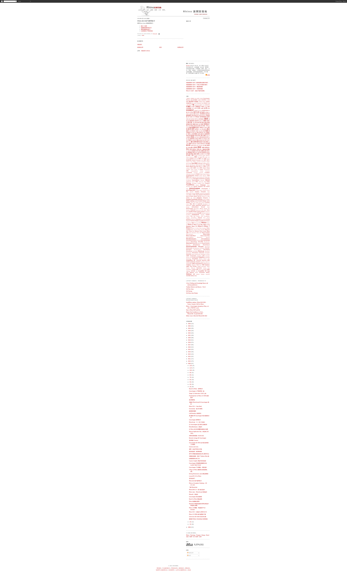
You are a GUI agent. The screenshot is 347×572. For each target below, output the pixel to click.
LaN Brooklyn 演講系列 (195, 413)
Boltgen (204, 164)
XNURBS (188, 275)
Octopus (203, 211)
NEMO (205, 210)
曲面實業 (188, 115)
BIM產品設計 (200, 163)
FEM (205, 181)
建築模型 (192, 120)
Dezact (197, 175)
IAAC (190, 194)
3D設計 (203, 101)
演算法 (190, 140)
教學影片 (197, 129)
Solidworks (193, 261)
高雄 (188, 127)
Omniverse (207, 211)
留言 (189, 555)
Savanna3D (193, 255)
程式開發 (194, 134)
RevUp (196, 222)
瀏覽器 (208, 152)
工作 (203, 104)
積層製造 (194, 150)
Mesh (208, 207)
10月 (190, 370)
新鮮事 (189, 137)
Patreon (187, 216)
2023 (189, 330)
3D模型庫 (188, 103)
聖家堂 (197, 137)
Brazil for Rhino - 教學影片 (196, 388)
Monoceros (198, 210)
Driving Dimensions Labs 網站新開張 (198, 473)
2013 (189, 354)
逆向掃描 (198, 125)
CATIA (197, 168)
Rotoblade (203, 254)
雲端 (196, 135)
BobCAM (200, 164)
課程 (199, 147)
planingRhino (194, 217)
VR (205, 271)
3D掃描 (200, 101)
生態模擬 (191, 112)
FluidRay (199, 183)
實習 (187, 140)
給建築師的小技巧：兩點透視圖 (194, 86)
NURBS (191, 211)
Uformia (204, 268)
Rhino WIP (199, 232)
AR (205, 158)
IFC (194, 194)
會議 (192, 137)
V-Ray (208, 269)
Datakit (197, 174)
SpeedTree (202, 261)
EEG (209, 177)
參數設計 (202, 127)
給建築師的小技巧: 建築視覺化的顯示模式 (197, 82)
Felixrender (201, 181)
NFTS (187, 211)
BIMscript (205, 163)
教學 (143, 35)
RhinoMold (202, 248)
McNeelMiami (195, 207)
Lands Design (202, 201)
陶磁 (193, 132)
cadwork (188, 168)
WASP (196, 272)
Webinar (189, 274)
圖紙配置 (205, 138)
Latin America (181, 570)
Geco (208, 185)
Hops (208, 191)
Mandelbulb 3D (206, 204)
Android (191, 158)
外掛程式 (190, 110)
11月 (190, 368)
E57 (204, 177)
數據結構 (199, 143)
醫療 (190, 153)
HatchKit (191, 191)
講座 (196, 152)
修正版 (199, 122)
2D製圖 (195, 100)
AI (203, 157)
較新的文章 (140, 47)
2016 (189, 347)
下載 (192, 105)
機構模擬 (205, 149)
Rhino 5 (190, 224)
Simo (209, 258)
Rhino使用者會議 (205, 240)
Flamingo (188, 183)
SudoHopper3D (199, 263)
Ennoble (191, 178)
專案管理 (206, 127)
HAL (187, 191)
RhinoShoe (207, 251)
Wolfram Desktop (200, 274)
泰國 (200, 124)
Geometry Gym (189, 186)
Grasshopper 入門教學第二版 (196, 391)
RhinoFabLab (206, 244)
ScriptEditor (199, 255)
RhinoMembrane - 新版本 (195, 427)
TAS (200, 264)
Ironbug (203, 196)
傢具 (195, 132)
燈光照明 (189, 150)
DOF (190, 177)
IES (192, 194)
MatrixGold (198, 205)
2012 (189, 356)
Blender (187, 164)
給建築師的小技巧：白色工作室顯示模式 (196, 84)
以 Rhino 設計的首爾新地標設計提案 (198, 429)
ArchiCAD (188, 160)
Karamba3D (194, 199)
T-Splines (188, 265)
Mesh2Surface (189, 208)
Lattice (191, 202)
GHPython (200, 186)
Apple (202, 158)
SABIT (187, 255)
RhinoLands (189, 248)
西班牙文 (204, 115)
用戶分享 (196, 112)
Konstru (204, 199)
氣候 (197, 124)
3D (207, 100)
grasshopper (194, 188)
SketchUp (204, 260)
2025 (189, 326)
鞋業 (203, 147)
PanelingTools (195, 214)
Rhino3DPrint (189, 240)
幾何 (205, 132)
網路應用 (201, 140)
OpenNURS (194, 213)
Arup (191, 161)
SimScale (198, 260)
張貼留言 (139, 44)
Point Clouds (206, 217)
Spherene (207, 261)
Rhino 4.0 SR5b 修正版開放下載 (197, 514)
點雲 (201, 152)
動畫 (190, 127)
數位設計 (200, 142)
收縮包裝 (207, 113)
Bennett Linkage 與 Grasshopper (197, 438)
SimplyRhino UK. (191, 260)
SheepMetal (195, 258)
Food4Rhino (190, 185)
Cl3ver (192, 169)
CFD (201, 168)
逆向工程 (193, 125)
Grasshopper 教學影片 (195, 419)
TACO (197, 264)
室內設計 (201, 119)
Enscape (195, 178)
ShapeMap (207, 257)
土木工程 (197, 104)
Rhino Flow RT (194, 229)
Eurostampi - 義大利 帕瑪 (195, 408)
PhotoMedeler (207, 216)
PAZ (191, 216)
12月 (190, 365)
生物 (188, 112)
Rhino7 (195, 240)
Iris (200, 196)
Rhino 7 (207, 226)
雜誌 (192, 154)
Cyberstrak (188, 174)
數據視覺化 (194, 143)
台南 (202, 108)
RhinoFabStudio (191, 246)
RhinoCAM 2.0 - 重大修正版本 (197, 489)
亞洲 (200, 536)
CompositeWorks (194, 171)
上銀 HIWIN (188, 104)
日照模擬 (188, 108)
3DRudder (199, 103)
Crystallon (207, 172)
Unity (209, 268)
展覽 (208, 122)
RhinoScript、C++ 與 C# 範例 (197, 422)
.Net (192, 100)
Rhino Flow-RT (201, 229)
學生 (187, 149)
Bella (190, 163)
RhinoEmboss (196, 244)
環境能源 (190, 152)
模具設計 (203, 143)
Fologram (207, 183)
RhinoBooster (207, 241)
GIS (204, 186)
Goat (187, 188)
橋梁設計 (194, 149)
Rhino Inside (203, 231)
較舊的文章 (180, 47)
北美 (187, 536)
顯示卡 (203, 153)
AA (206, 153)
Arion (202, 160)
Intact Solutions (199, 194)
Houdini (193, 193)
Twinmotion (199, 268)
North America (161, 570)
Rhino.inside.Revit (191, 235)
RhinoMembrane (196, 248)
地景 (194, 113)
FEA (197, 181)
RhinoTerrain (188, 252)
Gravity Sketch (199, 190)
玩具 (196, 119)
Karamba (188, 199)
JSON (194, 197)
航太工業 (188, 125)
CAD (204, 166)
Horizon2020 (188, 193)
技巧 (189, 116)
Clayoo (201, 169)
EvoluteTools (201, 178)
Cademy (208, 166)
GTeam (208, 190)
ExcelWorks (188, 180)
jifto (191, 197)
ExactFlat (207, 178)
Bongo (208, 165)
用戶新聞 (202, 112)
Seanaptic (207, 255)
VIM (196, 271)
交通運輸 (206, 112)
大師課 (200, 104)
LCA (194, 202)
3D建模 (196, 101)
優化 (200, 150)
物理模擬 (192, 119)
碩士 (195, 140)
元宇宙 (205, 106)
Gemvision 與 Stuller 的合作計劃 (197, 516)
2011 (189, 358)
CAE (191, 168)
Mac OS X (193, 204)
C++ (202, 166)
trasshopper (203, 266)
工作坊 (206, 104)
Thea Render (193, 266)
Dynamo (201, 177)
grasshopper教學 (191, 190)
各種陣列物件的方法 (146, 27)
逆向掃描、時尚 (204, 125)
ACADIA (196, 155)
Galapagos (203, 185)
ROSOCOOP (197, 254)
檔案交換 (203, 151)
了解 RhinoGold (193, 487)
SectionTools (195, 257)
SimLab (205, 258)
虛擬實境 (207, 134)
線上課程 (197, 98)
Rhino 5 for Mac (198, 224)
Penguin (198, 216)
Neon (208, 210)
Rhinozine (201, 252)
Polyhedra (198, 219)
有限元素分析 (194, 115)
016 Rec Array (190, 289)
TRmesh (188, 268)
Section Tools (189, 257)
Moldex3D (193, 210)
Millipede (201, 208)
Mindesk (205, 208)
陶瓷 (191, 132)
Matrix (193, 205)
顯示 (200, 153)
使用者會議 (203, 116)
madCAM (199, 204)
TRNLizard (193, 268)
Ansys (195, 158)
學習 (190, 149)
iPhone (208, 194)
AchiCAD (200, 155)
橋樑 (198, 149)
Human (197, 193)
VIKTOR (193, 271)
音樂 (193, 122)
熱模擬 (192, 145)
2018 (189, 342)
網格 (198, 140)
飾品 (202, 138)
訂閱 (208, 75)
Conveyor (196, 172)
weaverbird (202, 272)
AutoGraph (203, 161)
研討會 (190, 122)
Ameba (187, 158)
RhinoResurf (189, 251)
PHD (202, 216)
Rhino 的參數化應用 (194, 501)
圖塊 (209, 138)
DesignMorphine (190, 175)
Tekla (187, 266)
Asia (189, 570)
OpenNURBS (189, 213)
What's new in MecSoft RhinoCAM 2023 (196, 316)
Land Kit (197, 200)
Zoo (196, 275)
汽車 (194, 116)
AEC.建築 (200, 157)
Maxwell (204, 205)
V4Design (188, 271)
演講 (193, 140)
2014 (189, 351)
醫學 (187, 153)
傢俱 (198, 132)
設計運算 (201, 130)
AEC (195, 157)
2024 (189, 328)
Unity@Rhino (189, 269)
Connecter (207, 171)
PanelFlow (188, 214)
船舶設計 (193, 130)
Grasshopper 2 (206, 188)
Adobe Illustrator (206, 155)
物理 (189, 119)
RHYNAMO (207, 252)
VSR (187, 272)
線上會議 (188, 147)
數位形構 (194, 142)
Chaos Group (206, 168)
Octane (199, 211)
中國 (202, 106)
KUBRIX (208, 199)
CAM (194, 168)
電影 (200, 138)
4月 (190, 384)
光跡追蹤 (191, 113)
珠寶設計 (193, 98)
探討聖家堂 (192, 400)
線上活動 (203, 145)
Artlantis (187, 161)
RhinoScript (201, 251)
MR (202, 210)
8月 (190, 375)
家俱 (205, 122)
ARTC (208, 160)
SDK (203, 255)
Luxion (187, 204)
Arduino (194, 160)
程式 (191, 134)
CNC (187, 171)
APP (199, 158)
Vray (208, 271)
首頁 (160, 47)
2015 (189, 349)
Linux (200, 202)
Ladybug (192, 201)
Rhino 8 (188, 228)
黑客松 (199, 135)
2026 (189, 323)
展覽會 (188, 124)
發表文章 (190, 552)
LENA (197, 202)
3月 (190, 386)
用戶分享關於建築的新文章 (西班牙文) (199, 454)
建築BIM (197, 120)
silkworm (200, 258)
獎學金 (195, 145)
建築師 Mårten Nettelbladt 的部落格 (198, 519)
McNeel (188, 65)
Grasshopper (206, 98)
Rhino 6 (188, 100)
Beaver (187, 163)
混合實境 (204, 129)
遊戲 (188, 138)
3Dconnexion (194, 103)
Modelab (188, 210)
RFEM (199, 222)
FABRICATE (188, 181)
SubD (193, 263)
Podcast (200, 217)
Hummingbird (207, 193)
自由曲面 (200, 115)
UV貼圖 (204, 269)
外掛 (208, 108)
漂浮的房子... (192, 478)
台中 (195, 108)
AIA (209, 157)
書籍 (194, 124)
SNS (208, 260)
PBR (194, 216)
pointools (188, 219)
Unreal (193, 269)
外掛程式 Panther (198, 110)
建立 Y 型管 (144, 26)
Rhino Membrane (193, 232)
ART (205, 160)
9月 (190, 372)
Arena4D (198, 160)
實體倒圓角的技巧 (145, 29)
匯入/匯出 (203, 135)
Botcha (188, 166)
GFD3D (195, 186)
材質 (191, 116)
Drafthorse (194, 177)
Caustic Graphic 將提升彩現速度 (197, 461)
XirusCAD (208, 274)
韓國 (198, 152)
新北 (207, 135)
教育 (189, 129)
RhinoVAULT (195, 252)
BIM (196, 163)
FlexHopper (194, 183)
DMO (187, 177)
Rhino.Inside (206, 234)
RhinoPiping (207, 249)
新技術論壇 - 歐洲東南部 (195, 451)
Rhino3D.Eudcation (191, 238)
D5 (195, 174)
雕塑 (197, 150)
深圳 (201, 129)
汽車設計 (197, 116)
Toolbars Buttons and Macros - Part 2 (196, 287)
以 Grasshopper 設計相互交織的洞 (198, 424)
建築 (206, 119)
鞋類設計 (207, 147)
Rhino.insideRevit (189, 237)
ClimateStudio (207, 169)
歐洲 (191, 536)
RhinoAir (188, 241)
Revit (193, 223)
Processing (203, 219)
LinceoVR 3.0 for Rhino (195, 476)
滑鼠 (195, 137)
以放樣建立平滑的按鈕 (147, 31)
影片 (206, 140)
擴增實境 (204, 152)
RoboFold (188, 254)
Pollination (193, 219)
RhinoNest (188, 249)
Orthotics (203, 213)
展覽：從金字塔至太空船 (195, 449)
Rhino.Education (189, 234)
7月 (190, 377)
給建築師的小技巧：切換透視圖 (194, 88)
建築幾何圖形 (192, 411)
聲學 (194, 152)
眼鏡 (190, 130)
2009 (189, 363)
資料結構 (201, 137)
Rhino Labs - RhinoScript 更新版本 (198, 492)
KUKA (187, 201)
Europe (171, 570)
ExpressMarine (195, 180)
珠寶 (202, 124)
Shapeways (188, 258)
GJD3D (201, 98)
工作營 (192, 106)
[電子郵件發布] (158, 33)
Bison (208, 163)
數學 (190, 143)
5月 (190, 382)
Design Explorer (206, 174)
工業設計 (188, 98)
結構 (199, 134)
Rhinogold (200, 246)
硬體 (189, 134)
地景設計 (198, 113)
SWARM (205, 263)
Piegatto (188, 217)
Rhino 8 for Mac (195, 228)
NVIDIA (195, 211)
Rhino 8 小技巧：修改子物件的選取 (195, 90)
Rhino (203, 223)
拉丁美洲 (195, 536)
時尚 (191, 124)
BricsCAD (196, 166)
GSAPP (204, 190)
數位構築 (206, 142)
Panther (208, 214)
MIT (209, 208)
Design (201, 174)
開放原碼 (188, 135)
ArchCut (208, 158)
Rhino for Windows (194, 231)
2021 (189, 335)
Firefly (208, 181)
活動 (204, 120)
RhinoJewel (207, 246)
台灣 (205, 108)
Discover (204, 175)
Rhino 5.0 (194, 226)
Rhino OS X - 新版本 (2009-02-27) (198, 512)
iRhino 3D (196, 196)
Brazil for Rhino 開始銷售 (195, 499)
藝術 (195, 154)
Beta (193, 163)
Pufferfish (192, 220)
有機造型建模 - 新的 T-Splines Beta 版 (199, 456)
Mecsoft (203, 207)
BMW (197, 164)
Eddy (206, 177)
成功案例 (202, 114)
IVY (206, 196)
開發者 (192, 135)
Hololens (197, 191)
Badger (208, 161)
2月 (190, 522)
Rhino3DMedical (205, 238)
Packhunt (208, 213)
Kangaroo (199, 198)
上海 (209, 103)
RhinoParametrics (197, 249)
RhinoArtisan (194, 241)
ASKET (194, 161)
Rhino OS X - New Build (195, 406)
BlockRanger (192, 164)
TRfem (208, 266)
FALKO (193, 181)
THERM (199, 266)
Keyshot (200, 199)
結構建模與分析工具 (194, 458)
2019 (189, 340)
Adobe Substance (190, 157)
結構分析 (202, 134)
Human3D (202, 193)
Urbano (200, 269)
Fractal (197, 185)
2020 (189, 337)
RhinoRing (195, 251)
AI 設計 (206, 157)
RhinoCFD (194, 243)
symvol (208, 263)
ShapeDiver (202, 257)
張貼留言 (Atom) (145, 50)
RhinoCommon (206, 243)
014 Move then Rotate (192, 293)
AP (197, 158)
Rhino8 (198, 240)
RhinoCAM (189, 243)
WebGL (208, 272)
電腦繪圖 (197, 138)
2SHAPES (203, 100)
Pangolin (202, 214)
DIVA (208, 175)
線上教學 (207, 145)
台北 (198, 108)
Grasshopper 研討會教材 (195, 496)
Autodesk (199, 161)
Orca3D (199, 213)
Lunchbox (207, 202)
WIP (194, 274)
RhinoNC (207, 248)
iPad (205, 194)
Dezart (200, 175)
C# (199, 166)
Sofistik (188, 261)
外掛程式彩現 (205, 110)
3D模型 (208, 101)
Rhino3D (208, 237)
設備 (204, 130)
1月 (190, 524)
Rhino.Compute (206, 232)
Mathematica (188, 205)
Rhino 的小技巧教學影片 (146, 21)
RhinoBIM (200, 241)
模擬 (207, 143)
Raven (208, 220)
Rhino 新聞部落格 (195, 11)
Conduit (201, 171)
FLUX (203, 183)
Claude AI (196, 169)
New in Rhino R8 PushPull (193, 310)
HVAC (187, 194)
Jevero (187, 197)
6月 (190, 379)
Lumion (202, 202)
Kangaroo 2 (206, 197)
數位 (190, 141)
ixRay (208, 196)
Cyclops (192, 174)
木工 (193, 108)
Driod (198, 177)
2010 (189, 361)
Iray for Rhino (189, 196)
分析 (208, 106)
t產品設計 (193, 264)
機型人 (201, 149)
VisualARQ (201, 271)
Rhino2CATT (199, 237)
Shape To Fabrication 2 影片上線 (197, 393)
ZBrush (193, 275)
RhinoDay (188, 244)
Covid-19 (201, 172)
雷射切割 (192, 138)
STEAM (187, 263)
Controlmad (189, 172)
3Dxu (203, 103)
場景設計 (201, 132)
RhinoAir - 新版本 (193, 494)
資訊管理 (206, 137)
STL (191, 263)
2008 (189, 527)
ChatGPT (188, 169)
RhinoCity (200, 243)
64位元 (206, 103)
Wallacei (192, 272)
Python (197, 220)
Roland (193, 254)
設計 (197, 131)
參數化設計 (195, 127)
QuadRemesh (202, 220)
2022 (189, 333)
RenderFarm (188, 222)
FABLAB (207, 180)
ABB (192, 155)
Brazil (191, 166)
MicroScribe (196, 208)
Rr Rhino (208, 254)
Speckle (198, 261)
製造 (204, 140)
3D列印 (191, 101)
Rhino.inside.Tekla (205, 235)
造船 (206, 131)
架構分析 (201, 120)
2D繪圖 (199, 100)
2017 (189, 344)
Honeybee (203, 191)
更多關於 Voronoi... (194, 440)
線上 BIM (199, 145)
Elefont (187, 178)
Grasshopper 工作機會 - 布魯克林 (198, 467)
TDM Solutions (206, 265)
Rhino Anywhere (202, 228)
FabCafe (202, 180)
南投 (198, 119)
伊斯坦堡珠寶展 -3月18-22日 (196, 435)
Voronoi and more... (194, 446)
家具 (203, 122)
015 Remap (189, 291)
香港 (196, 122)
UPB (197, 269)
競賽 (198, 154)
